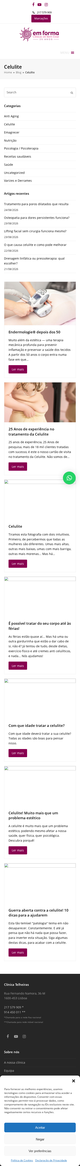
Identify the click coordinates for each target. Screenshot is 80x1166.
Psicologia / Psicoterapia (21, 148)
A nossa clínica (14, 1062)
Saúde (8, 165)
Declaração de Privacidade (51, 1160)
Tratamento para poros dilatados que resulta (36, 204)
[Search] (40, 92)
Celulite (9, 124)
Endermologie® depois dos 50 (34, 332)
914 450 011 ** (14, 1012)
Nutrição (10, 140)
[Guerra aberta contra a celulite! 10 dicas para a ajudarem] (40, 883)
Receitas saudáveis (17, 156)
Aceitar (40, 1127)
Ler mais (18, 369)
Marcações (41, 18)
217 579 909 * (14, 1007)
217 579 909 (44, 12)
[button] (73, 1081)
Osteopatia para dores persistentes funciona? (36, 218)
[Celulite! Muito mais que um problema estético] (40, 786)
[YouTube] (39, 4)
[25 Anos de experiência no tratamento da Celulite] (40, 402)
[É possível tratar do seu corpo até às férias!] (40, 597)
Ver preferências (40, 1151)
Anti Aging (11, 116)
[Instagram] (46, 4)
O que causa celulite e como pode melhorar (35, 245)
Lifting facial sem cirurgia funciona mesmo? (35, 231)
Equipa (9, 1071)
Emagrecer (11, 132)
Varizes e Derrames (18, 181)
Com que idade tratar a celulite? (37, 725)
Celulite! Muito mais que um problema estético (33, 815)
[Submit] (72, 92)
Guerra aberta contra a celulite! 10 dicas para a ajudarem (38, 913)
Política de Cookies (22, 1160)
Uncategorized (14, 173)
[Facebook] (33, 4)
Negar (40, 1139)
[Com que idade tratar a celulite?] (40, 699)
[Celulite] (40, 500)
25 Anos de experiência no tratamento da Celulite (31, 432)
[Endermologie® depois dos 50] (40, 303)
